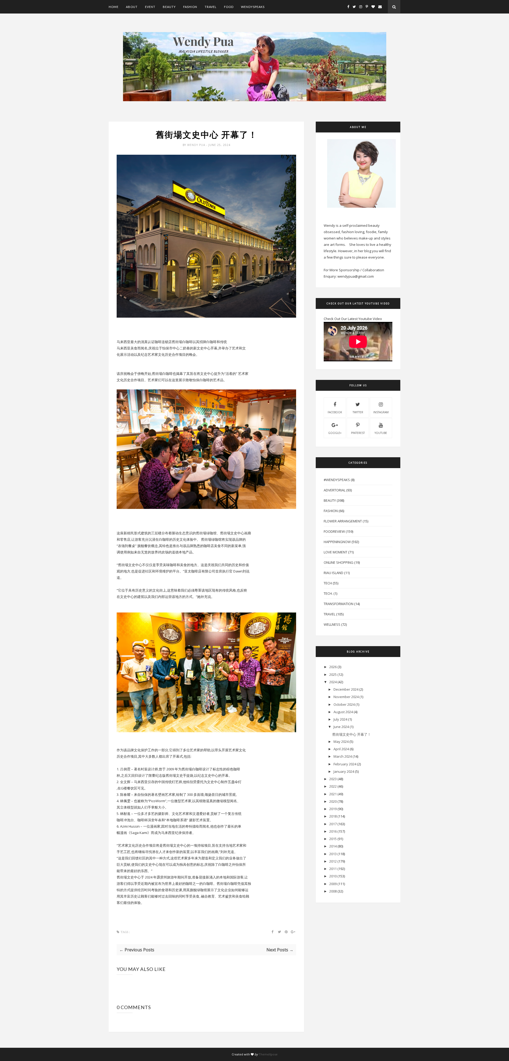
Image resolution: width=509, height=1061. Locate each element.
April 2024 (341, 749)
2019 (333, 808)
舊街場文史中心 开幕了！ (351, 734)
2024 (333, 682)
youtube (381, 433)
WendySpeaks (253, 6)
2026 (333, 666)
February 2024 (345, 764)
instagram (381, 412)
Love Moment (335, 552)
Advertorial (334, 490)
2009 (333, 883)
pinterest (358, 433)
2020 (333, 801)
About (132, 6)
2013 (333, 853)
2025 (333, 674)
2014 (333, 846)
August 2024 (343, 711)
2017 (333, 824)
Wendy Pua (196, 145)
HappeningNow (337, 541)
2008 (333, 891)
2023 (333, 778)
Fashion (190, 6)
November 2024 (346, 696)
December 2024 (346, 689)
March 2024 (343, 756)
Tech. (328, 593)
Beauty (169, 6)
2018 (333, 816)
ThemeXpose (268, 1054)
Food (229, 6)
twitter (358, 412)
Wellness (332, 624)
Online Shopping (338, 562)
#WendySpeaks (337, 479)
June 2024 (341, 726)
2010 (333, 876)
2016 (333, 831)
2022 (333, 786)
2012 (333, 861)
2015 (333, 838)
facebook (335, 412)
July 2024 (340, 719)
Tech (328, 583)
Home (114, 6)
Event (150, 6)
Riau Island (333, 572)
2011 (333, 868)
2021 (333, 794)
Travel (211, 6)
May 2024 (341, 741)
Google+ (334, 433)
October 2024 (344, 704)
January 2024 (344, 771)
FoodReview (334, 531)
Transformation (338, 603)
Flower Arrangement (343, 521)
